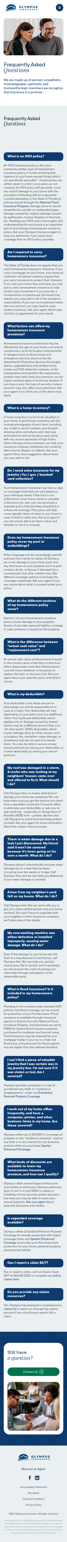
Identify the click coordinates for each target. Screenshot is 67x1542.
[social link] (30, 1478)
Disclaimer (33, 1493)
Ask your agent (35, 1202)
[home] (21, 7)
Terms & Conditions (33, 1499)
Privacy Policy (34, 1505)
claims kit (10, 1309)
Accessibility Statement (33, 1487)
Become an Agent (33, 1469)
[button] (59, 7)
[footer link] (33, 1457)
